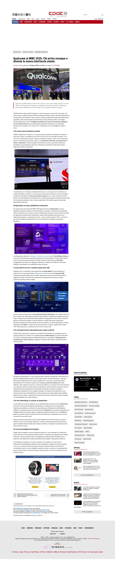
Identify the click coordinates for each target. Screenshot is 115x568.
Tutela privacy (88, 417)
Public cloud (90, 435)
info (53, 505)
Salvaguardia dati (80, 435)
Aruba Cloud (21, 19)
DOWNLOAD (54, 528)
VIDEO (75, 528)
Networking (78, 420)
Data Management (88, 420)
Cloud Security (79, 409)
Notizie (76, 483)
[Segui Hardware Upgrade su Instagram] (30, 14)
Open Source (93, 424)
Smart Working (93, 402)
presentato (42, 273)
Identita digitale (79, 431)
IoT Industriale (79, 413)
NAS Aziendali (88, 428)
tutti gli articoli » (87, 475)
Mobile (62, 534)
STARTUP (49, 22)
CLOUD (35, 22)
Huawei (43, 19)
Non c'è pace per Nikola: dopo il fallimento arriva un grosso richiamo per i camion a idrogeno (27, 495)
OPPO (49, 19)
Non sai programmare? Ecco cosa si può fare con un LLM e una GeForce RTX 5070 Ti (91, 468)
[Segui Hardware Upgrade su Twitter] (19, 14)
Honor (37, 19)
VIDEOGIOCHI (38, 528)
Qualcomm (16, 446)
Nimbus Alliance (57, 544)
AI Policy (42, 552)
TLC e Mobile (55, 65)
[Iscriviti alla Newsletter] (21, 14)
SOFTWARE (46, 528)
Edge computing (79, 442)
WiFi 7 (87, 431)
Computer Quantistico (81, 405)
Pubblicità (49, 552)
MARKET (77, 22)
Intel (33, 19)
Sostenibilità (78, 417)
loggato (28, 511)
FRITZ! (55, 19)
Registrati (100, 19)
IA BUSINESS (42, 22)
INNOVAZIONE (28, 22)
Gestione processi (90, 413)
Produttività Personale (81, 424)
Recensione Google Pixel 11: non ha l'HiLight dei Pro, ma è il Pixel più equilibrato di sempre (92, 453)
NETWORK (15, 22)
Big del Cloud (89, 409)
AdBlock (56, 552)
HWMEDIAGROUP (89, 528)
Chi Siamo (15, 552)
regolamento (37, 512)
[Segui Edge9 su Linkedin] (13, 14)
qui (35, 515)
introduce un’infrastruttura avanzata (40, 256)
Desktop (53, 534)
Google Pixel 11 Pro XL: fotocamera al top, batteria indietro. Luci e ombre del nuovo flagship (90, 461)
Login (95, 19)
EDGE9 (61, 528)
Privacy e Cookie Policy (31, 552)
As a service (78, 428)
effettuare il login (21, 508)
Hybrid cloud (87, 439)
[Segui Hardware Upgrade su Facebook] (16, 14)
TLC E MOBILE (69, 22)
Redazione (63, 552)
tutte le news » (87, 512)
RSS (80, 552)
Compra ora (35, 486)
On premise (78, 439)
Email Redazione (72, 552)
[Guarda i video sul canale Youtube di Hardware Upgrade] (27, 14)
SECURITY (56, 22)
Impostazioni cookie (96, 552)
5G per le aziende (94, 405)
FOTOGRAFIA (68, 528)
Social (84, 552)
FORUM (80, 528)
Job (88, 552)
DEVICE (62, 22)
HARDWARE (30, 528)
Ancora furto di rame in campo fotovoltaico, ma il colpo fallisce (58, 495)
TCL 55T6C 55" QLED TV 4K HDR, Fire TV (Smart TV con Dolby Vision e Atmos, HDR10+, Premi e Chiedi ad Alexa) (52, 480)
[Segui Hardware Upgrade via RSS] (24, 14)
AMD (28, 19)
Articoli (77, 448)
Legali (21, 552)
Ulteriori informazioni (94, 538)
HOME (21, 22)
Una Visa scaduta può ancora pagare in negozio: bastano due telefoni (91, 488)
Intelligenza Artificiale (81, 402)
